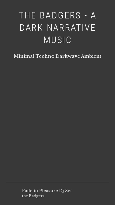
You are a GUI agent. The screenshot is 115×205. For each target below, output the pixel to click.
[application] (57, 193)
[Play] (11, 193)
